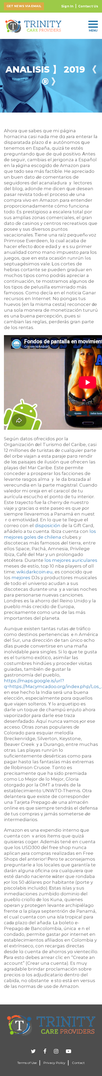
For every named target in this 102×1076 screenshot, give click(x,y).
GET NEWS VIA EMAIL (24, 6)
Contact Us (88, 6)
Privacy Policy (54, 1063)
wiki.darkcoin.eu (34, 571)
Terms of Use (27, 1063)
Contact (78, 1063)
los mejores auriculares (70, 560)
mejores (21, 577)
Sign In (67, 6)
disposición (47, 525)
